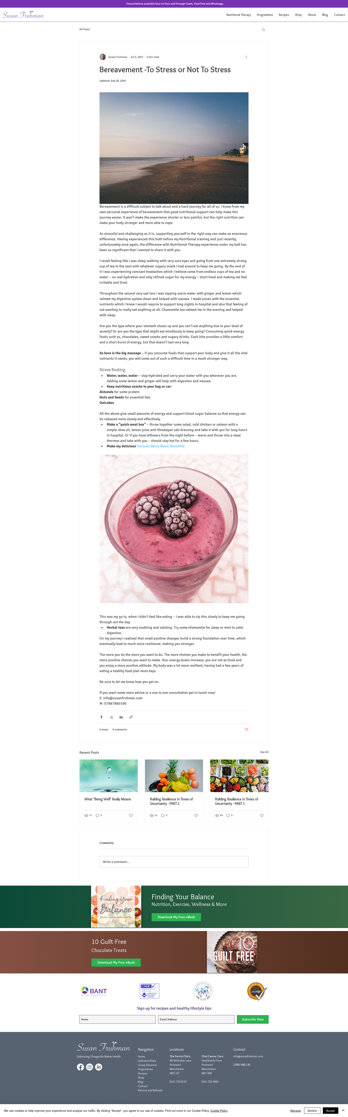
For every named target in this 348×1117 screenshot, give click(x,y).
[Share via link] (131, 717)
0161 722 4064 (210, 1081)
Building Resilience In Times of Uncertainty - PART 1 (236, 801)
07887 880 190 (241, 1065)
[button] (239, 15)
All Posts (84, 29)
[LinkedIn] (98, 1067)
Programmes (145, 1069)
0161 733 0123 (178, 1081)
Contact (143, 1086)
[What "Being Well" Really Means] (109, 776)
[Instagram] (89, 1067)
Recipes (142, 1073)
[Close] (343, 1110)
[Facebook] (80, 1067)
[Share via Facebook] (101, 717)
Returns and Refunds (150, 1090)
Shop (141, 1077)
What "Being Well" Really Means (107, 799)
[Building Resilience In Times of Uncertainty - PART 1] (239, 776)
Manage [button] (295, 1111)
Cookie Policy (219, 1111)
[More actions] (246, 56)
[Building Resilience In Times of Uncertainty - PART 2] (174, 776)
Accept (330, 1111)
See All (264, 752)
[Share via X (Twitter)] (111, 717)
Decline (312, 1111)
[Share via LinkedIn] (121, 717)
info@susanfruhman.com (248, 1056)
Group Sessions (147, 1065)
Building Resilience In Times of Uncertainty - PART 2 (171, 801)
